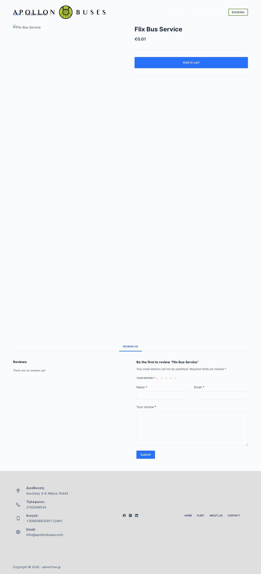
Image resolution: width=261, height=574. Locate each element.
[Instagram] (130, 515)
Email (199, 387)
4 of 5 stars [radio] (171, 377)
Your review (146, 407)
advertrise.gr (51, 567)
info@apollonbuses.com (44, 535)
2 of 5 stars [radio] (162, 377)
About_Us (198, 12)
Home (170, 12)
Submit (145, 455)
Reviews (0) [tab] (130, 346)
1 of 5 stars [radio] (157, 377)
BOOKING (238, 12)
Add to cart (191, 62)
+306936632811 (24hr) (44, 521)
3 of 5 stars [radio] (167, 377)
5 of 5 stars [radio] (176, 377)
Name (141, 387)
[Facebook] (124, 515)
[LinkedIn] (136, 515)
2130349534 (36, 507)
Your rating (145, 378)
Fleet (182, 12)
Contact (216, 12)
